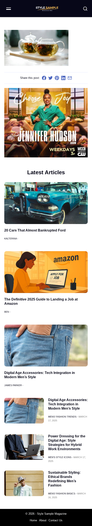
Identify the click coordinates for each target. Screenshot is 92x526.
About (42, 520)
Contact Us (55, 520)
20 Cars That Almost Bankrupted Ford (35, 230)
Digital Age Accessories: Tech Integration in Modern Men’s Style (68, 404)
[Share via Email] (70, 78)
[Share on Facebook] (44, 78)
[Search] (85, 8)
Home (33, 520)
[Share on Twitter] (50, 78)
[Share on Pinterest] (57, 78)
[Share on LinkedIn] (63, 78)
